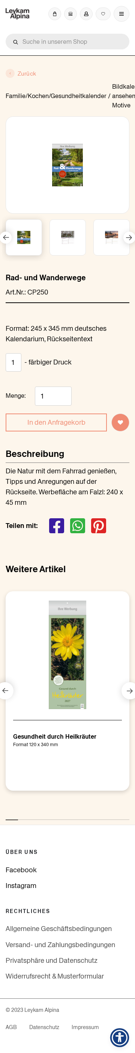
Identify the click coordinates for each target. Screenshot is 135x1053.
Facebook (21, 870)
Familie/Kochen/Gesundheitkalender (56, 96)
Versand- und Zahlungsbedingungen (60, 944)
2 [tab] (22, 815)
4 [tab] (46, 815)
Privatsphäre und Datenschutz (52, 960)
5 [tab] (59, 815)
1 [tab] (9, 815)
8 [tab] (96, 815)
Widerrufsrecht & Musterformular (55, 976)
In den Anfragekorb (56, 422)
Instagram (21, 885)
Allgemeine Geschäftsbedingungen (59, 928)
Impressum (85, 1027)
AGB (11, 1027)
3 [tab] (34, 815)
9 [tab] (108, 815)
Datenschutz (44, 1027)
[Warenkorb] (54, 13)
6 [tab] (71, 815)
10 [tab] (120, 815)
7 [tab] (83, 815)
